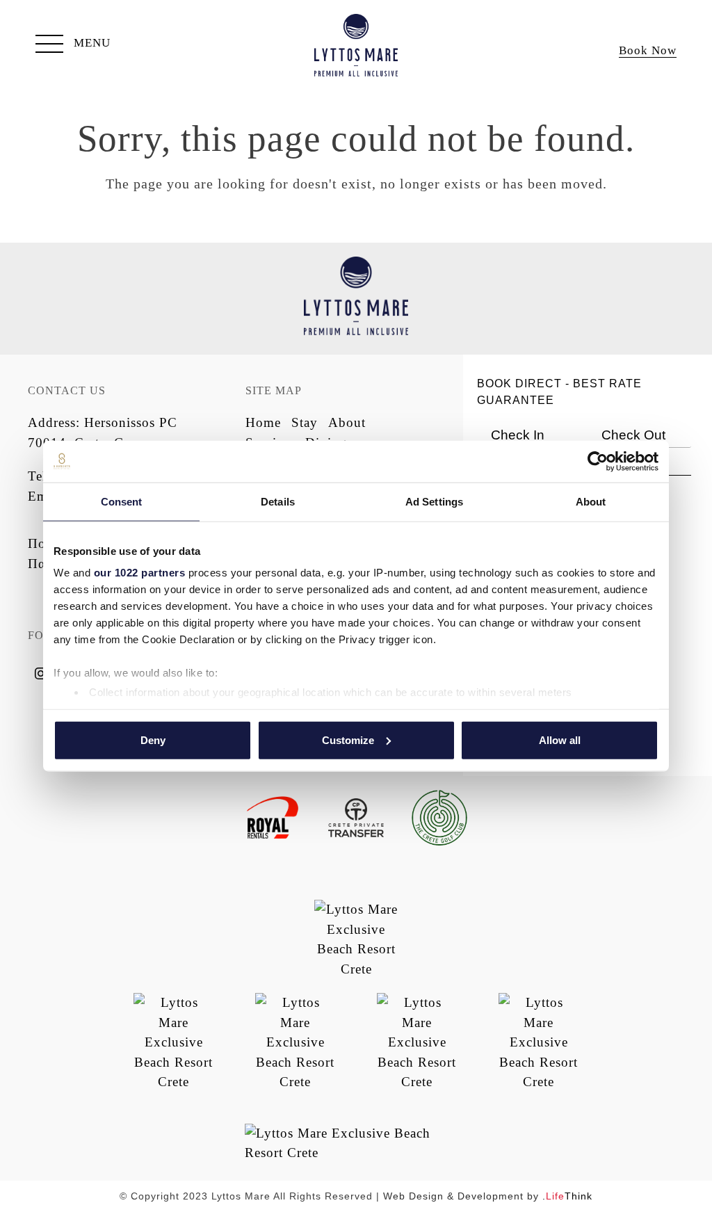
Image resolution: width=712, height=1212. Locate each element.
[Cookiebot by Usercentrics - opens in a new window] (597, 461)
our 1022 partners (140, 573)
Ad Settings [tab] (434, 501)
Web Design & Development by (487, 1196)
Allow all (560, 739)
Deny (152, 739)
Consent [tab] (122, 501)
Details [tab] (278, 501)
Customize (348, 739)
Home (263, 422)
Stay (304, 422)
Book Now (648, 50)
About (347, 422)
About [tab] (591, 501)
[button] (73, 45)
